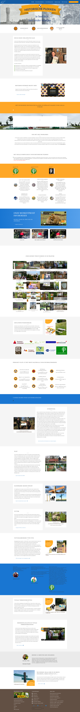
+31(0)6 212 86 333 (36, 698)
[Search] (43, 708)
